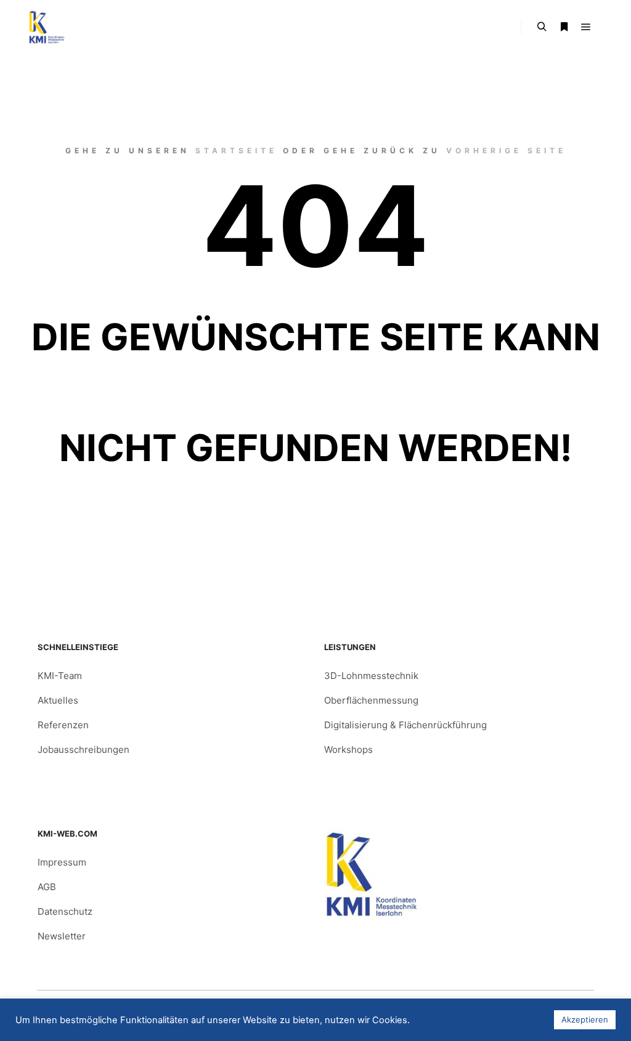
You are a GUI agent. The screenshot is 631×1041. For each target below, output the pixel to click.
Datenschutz (65, 911)
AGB (47, 887)
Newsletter (62, 936)
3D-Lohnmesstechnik (371, 675)
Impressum (62, 862)
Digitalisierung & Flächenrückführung (405, 725)
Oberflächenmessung (371, 700)
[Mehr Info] (564, 27)
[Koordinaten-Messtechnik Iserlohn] (46, 27)
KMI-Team (60, 675)
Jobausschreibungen (83, 749)
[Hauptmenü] (586, 27)
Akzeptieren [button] (584, 1019)
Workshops (348, 749)
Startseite (236, 150)
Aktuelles (58, 700)
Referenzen (63, 725)
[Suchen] (542, 27)
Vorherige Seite (506, 150)
